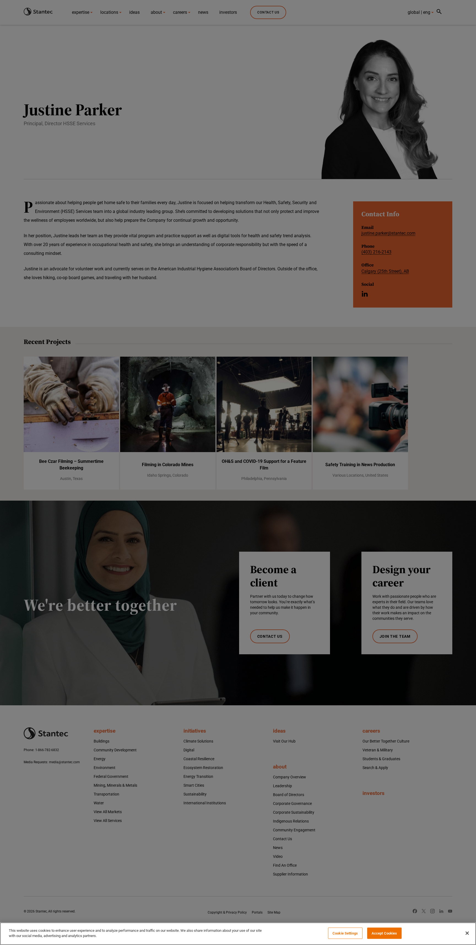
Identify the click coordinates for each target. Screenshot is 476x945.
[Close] (467, 933)
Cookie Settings (345, 933)
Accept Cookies (384, 933)
